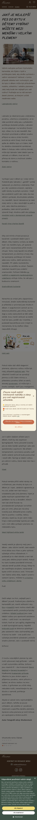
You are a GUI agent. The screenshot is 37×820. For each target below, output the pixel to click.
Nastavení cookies (6, 804)
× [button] (35, 778)
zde (18, 416)
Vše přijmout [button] (18, 808)
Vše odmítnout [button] (18, 813)
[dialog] (18, 798)
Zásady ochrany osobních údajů (21, 804)
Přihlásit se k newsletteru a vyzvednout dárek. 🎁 (18, 422)
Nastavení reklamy (6, 802)
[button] (18, 817)
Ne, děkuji (18, 427)
